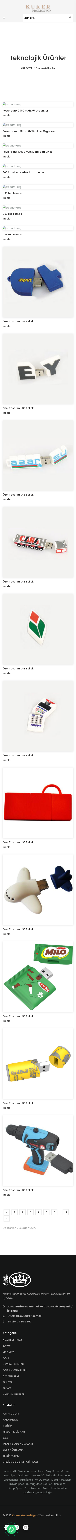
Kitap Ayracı (16, 1488)
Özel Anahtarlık (27, 1471)
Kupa (28, 1475)
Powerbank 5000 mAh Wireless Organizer (29, 131)
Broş (48, 1471)
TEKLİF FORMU (11, 1455)
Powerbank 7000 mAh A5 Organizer (25, 110)
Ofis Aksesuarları (61, 1475)
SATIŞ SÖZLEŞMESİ (13, 1449)
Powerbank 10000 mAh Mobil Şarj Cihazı (28, 152)
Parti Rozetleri (33, 1488)
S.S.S (5, 1437)
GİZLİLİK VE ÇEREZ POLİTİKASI (20, 1461)
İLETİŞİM (7, 1425)
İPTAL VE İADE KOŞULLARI (18, 1443)
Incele (6, 115)
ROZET (7, 1346)
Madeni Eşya (31, 1492)
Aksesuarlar (11, 1480)
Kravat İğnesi (17, 1484)
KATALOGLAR (11, 1413)
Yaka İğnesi (26, 1480)
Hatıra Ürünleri (41, 1475)
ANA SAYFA (26, 68)
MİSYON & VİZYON (14, 1431)
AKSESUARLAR (11, 1376)
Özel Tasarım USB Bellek (18, 321)
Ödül (21, 1475)
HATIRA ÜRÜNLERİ (13, 1364)
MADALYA (8, 1352)
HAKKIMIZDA (10, 1419)
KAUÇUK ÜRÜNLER (14, 1394)
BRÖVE (7, 1388)
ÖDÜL (6, 1358)
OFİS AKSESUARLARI (15, 1370)
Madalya (66, 1471)
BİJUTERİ (8, 1382)
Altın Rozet (60, 1484)
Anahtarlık (10, 1471)
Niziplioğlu (46, 1492)
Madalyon (10, 1475)
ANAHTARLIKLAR (12, 1340)
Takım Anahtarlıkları (55, 1488)
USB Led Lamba (12, 193)
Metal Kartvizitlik (61, 1480)
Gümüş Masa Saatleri (39, 1484)
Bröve (55, 1471)
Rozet (41, 1471)
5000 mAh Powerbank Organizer (23, 172)
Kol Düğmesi (42, 1480)
